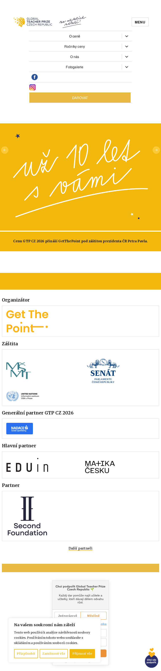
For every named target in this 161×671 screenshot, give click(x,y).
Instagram (32, 87)
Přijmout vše (82, 654)
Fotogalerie (74, 67)
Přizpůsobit (26, 654)
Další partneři (81, 548)
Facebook (34, 77)
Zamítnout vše (53, 654)
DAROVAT (80, 97)
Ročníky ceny (74, 46)
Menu (140, 22)
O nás (74, 56)
